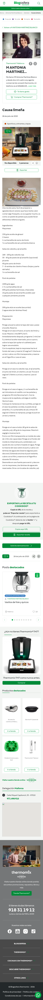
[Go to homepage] (21, 3)
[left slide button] (4, 620)
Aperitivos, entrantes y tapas (15, 596)
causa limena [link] (36, 13)
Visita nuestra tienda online (20, 8)
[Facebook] (9, 931)
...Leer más (32, 86)
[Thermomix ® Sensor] (31, 746)
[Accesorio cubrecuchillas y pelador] (11, 708)
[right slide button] (38, 620)
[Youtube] (17, 931)
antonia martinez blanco (14, 13)
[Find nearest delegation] (4, 3)
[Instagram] (25, 931)
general (26, 13)
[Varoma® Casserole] (31, 708)
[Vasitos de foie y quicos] (21, 584)
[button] (39, 3)
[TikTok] (33, 931)
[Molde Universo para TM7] (11, 746)
